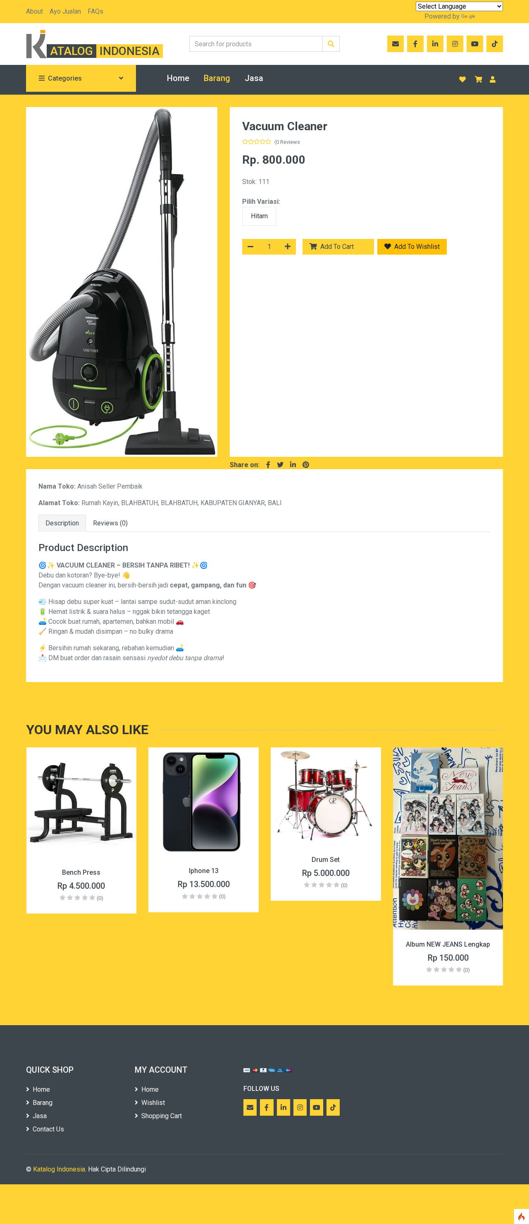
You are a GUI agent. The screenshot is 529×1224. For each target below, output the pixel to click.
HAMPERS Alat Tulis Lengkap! (448, 872)
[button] (40, 282)
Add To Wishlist (416, 247)
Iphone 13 (81, 871)
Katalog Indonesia (59, 1169)
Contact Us (48, 1129)
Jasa (254, 78)
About (34, 11)
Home (178, 78)
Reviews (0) (110, 523)
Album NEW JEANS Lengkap (326, 944)
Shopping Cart (161, 1116)
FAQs (95, 11)
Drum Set (204, 860)
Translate (490, 16)
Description (62, 523)
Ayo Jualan (65, 11)
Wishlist (153, 1103)
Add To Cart (343, 247)
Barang (217, 78)
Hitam (259, 216)
